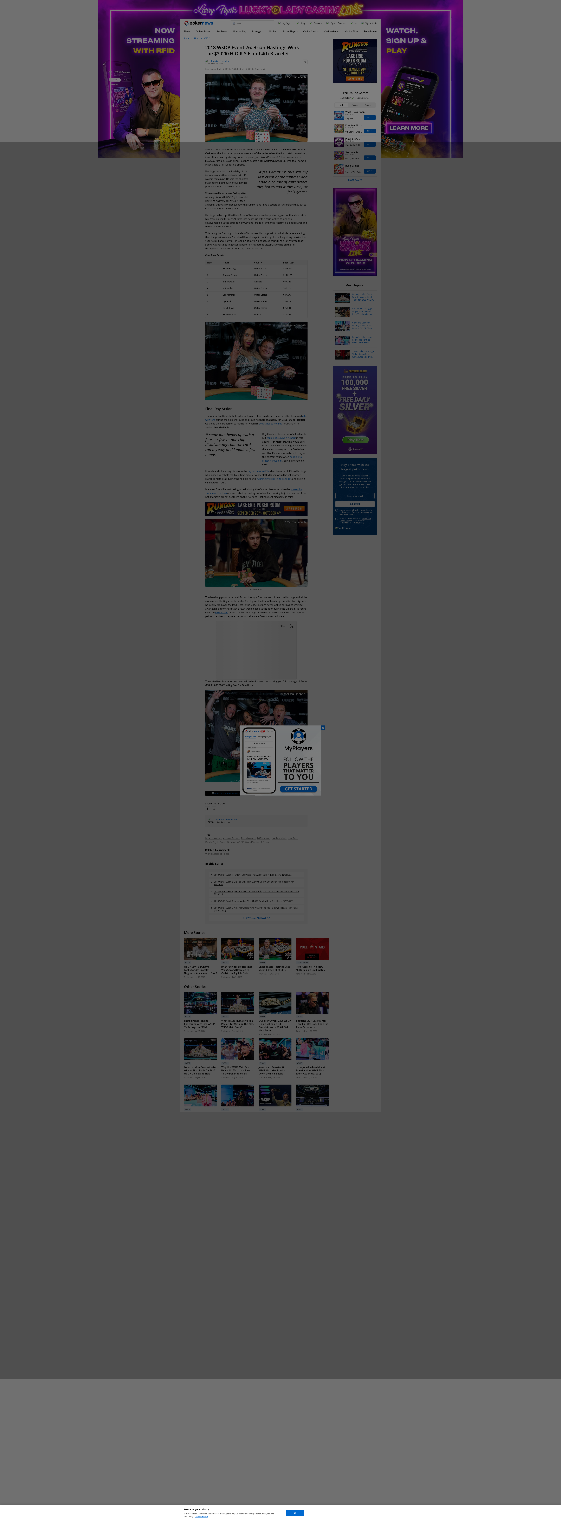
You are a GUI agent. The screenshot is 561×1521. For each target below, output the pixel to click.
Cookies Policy (201, 1516)
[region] (280, 1513)
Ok (295, 1513)
